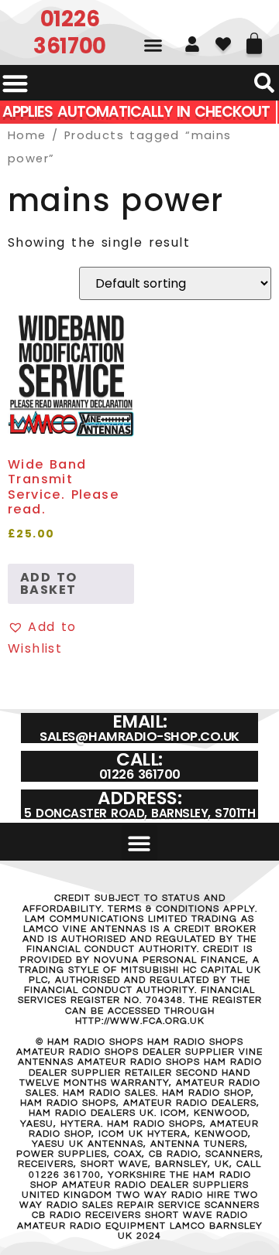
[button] (152, 45)
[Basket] (254, 38)
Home (27, 135)
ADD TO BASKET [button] (48, 583)
